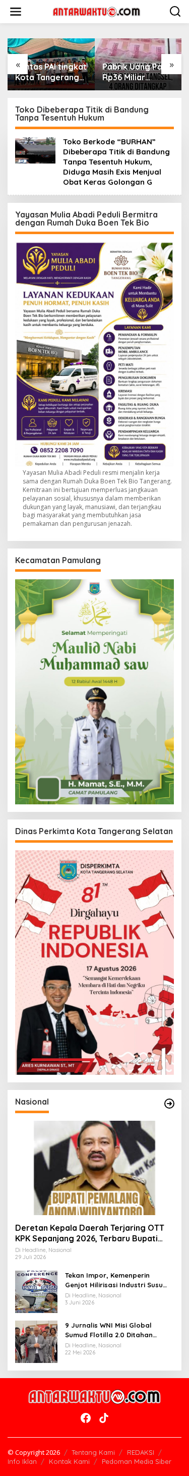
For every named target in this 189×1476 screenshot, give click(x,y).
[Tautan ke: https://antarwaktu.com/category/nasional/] (169, 1104)
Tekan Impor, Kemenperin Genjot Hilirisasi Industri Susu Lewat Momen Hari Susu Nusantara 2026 (114, 1280)
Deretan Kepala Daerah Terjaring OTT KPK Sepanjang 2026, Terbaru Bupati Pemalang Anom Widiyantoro (89, 1233)
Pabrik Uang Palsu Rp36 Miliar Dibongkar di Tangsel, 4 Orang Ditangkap (137, 72)
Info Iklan (22, 1461)
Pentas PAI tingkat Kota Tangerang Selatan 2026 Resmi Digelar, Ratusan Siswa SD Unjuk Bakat (51, 72)
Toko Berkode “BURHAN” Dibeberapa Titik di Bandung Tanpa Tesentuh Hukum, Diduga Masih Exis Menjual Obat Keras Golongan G (116, 162)
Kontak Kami (69, 1461)
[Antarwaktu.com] (96, 11)
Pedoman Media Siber (136, 1461)
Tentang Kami (93, 1452)
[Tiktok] (103, 1418)
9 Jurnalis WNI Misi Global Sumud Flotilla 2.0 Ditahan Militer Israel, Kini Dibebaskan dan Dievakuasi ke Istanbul (114, 1330)
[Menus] (16, 11)
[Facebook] (85, 1418)
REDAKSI (140, 1452)
